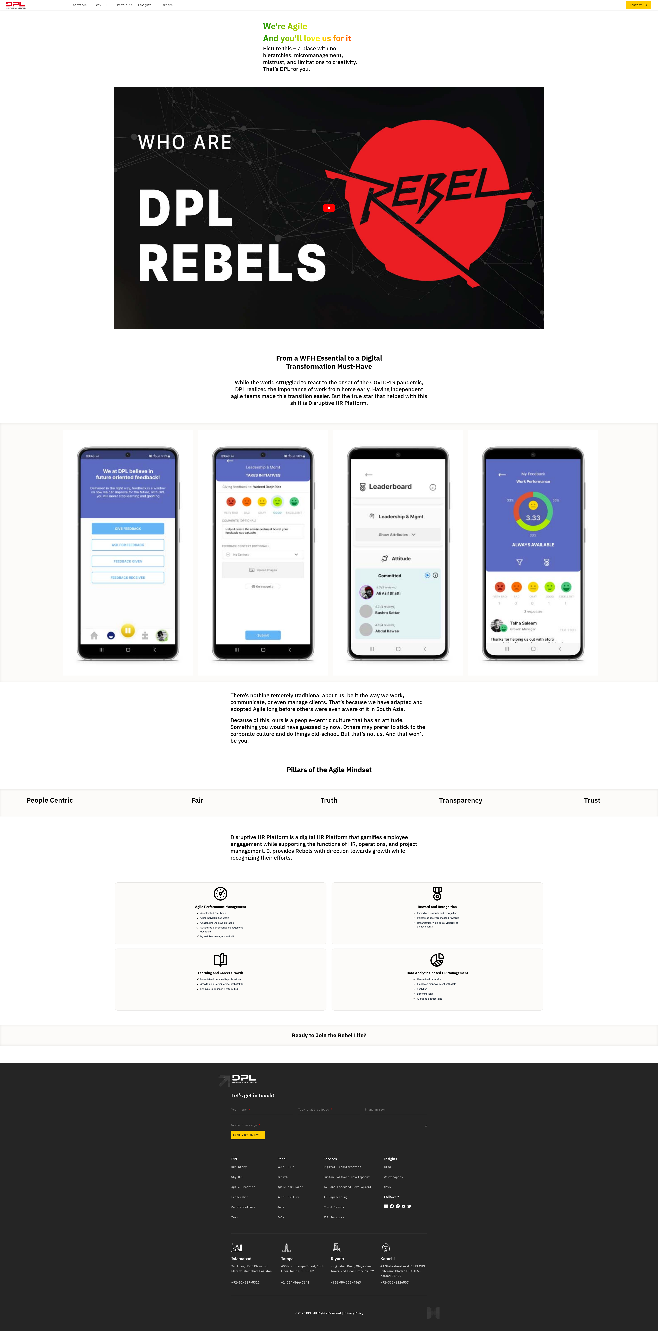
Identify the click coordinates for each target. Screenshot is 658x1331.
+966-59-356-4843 (346, 1282)
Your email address (315, 1109)
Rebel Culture (288, 1197)
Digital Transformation (342, 1167)
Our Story (239, 1167)
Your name (240, 1109)
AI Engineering (336, 1197)
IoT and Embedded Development (347, 1187)
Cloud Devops (334, 1207)
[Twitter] (409, 1206)
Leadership (239, 1197)
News (387, 1187)
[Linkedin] (386, 1206)
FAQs (280, 1217)
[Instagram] (398, 1206)
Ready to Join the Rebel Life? (329, 1035)
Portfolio (125, 5)
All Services (334, 1217)
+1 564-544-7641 (295, 1282)
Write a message (245, 1125)
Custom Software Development (347, 1177)
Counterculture (243, 1207)
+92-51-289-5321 (245, 1282)
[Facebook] (392, 1206)
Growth (282, 1177)
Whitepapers (393, 1177)
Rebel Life (286, 1167)
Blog (387, 1167)
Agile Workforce (290, 1187)
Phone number (375, 1109)
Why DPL (237, 1177)
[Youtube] (403, 1206)
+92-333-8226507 (394, 1282)
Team (234, 1217)
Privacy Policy (353, 1313)
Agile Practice (243, 1187)
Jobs (280, 1207)
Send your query (246, 1135)
